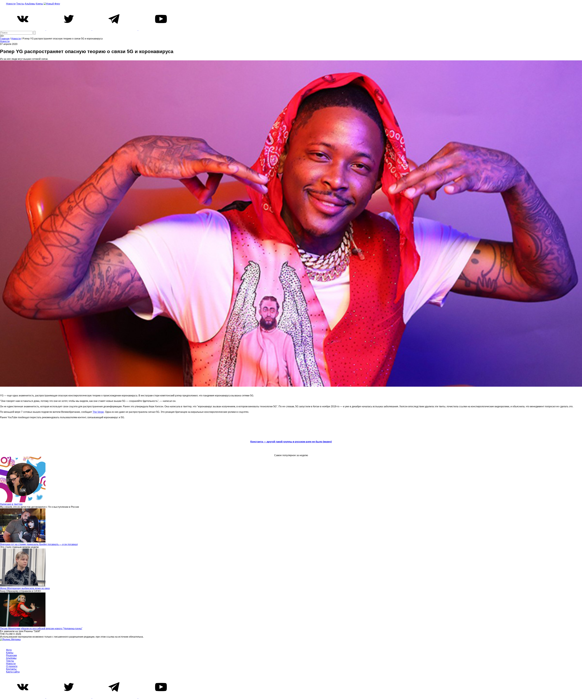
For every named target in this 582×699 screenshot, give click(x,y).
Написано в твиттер (11, 504)
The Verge (98, 412)
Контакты (11, 669)
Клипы (39, 3)
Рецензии (11, 655)
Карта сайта (13, 671)
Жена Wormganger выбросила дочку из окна (25, 588)
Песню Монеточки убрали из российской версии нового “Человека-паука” (41, 628)
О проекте (11, 666)
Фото (9, 650)
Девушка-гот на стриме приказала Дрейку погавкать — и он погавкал (39, 544)
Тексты (20, 3)
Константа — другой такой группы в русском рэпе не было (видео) (291, 441)
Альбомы (30, 3)
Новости (11, 3)
